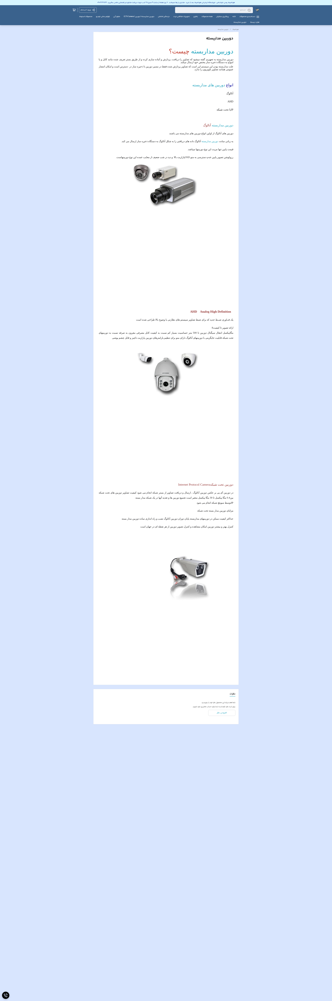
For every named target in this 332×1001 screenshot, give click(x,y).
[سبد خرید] (74, 10)
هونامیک (235, 29)
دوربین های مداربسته (208, 85)
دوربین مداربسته (223, 29)
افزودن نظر (222, 712)
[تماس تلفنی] (5, 995)
